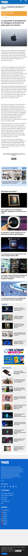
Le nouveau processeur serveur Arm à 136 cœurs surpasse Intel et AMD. (13, 254)
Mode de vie (4, 497)
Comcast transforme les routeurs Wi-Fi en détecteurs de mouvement (20, 415)
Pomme (14, 159)
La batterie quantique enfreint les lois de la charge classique (18, 317)
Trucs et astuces (5, 501)
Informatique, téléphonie (7, 493)
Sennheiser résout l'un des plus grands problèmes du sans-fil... (20, 398)
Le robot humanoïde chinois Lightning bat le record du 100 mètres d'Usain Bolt (13, 299)
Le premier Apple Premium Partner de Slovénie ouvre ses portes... (11, 182)
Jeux (2, 503)
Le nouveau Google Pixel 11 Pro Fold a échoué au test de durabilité (19, 381)
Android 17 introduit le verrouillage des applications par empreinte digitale (20, 432)
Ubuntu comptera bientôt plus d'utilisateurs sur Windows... (19, 440)
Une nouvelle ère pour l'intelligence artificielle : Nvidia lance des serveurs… (19, 325)
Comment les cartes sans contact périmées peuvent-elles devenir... (20, 423)
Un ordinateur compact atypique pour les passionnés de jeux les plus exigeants (13, 233)
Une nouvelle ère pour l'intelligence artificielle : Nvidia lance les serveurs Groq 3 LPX (13, 211)
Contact (2, 480)
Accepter (4, 553)
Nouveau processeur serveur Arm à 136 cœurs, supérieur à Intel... (19, 309)
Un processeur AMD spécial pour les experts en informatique (20, 372)
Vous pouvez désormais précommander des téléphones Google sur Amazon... (19, 448)
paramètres (18, 551)
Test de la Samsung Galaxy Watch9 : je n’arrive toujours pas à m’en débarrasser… (20, 407)
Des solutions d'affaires (7, 495)
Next (25, 168)
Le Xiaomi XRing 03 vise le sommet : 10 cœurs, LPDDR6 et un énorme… (19, 342)
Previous (23, 168)
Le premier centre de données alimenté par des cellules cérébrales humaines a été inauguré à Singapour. (14, 277)
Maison (2, 6)
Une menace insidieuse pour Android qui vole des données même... (19, 389)
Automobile (4, 499)
